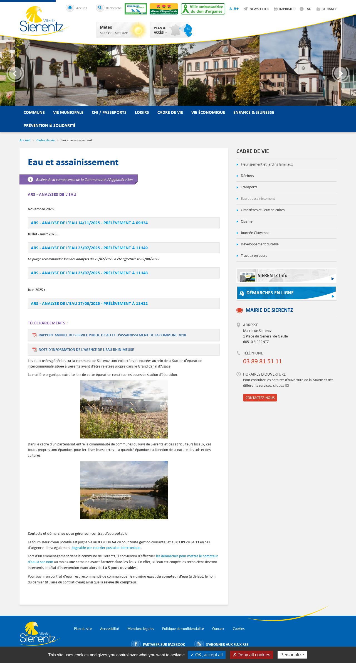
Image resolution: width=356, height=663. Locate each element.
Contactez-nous (260, 397)
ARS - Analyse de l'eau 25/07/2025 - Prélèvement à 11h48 (89, 273)
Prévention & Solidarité (49, 125)
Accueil (81, 8)
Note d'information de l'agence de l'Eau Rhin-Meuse (86, 349)
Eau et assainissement (257, 198)
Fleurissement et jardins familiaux (266, 164)
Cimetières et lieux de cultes (262, 210)
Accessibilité (109, 628)
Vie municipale (68, 112)
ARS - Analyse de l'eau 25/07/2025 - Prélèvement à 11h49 (89, 248)
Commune (34, 112)
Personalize (292, 654)
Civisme (246, 221)
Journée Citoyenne (255, 232)
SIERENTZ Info (273, 275)
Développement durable (259, 244)
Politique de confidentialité (183, 628)
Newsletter (259, 8)
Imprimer (287, 8)
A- (231, 8)
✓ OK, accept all (207, 654)
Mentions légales (140, 628)
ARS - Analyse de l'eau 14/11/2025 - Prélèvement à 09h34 (89, 223)
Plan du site (83, 628)
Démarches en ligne (270, 293)
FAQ (308, 8)
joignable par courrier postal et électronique (106, 547)
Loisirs (142, 112)
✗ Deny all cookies (251, 654)
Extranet (329, 8)
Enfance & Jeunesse (253, 112)
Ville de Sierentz (44, 21)
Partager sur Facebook (164, 644)
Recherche (114, 8)
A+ (236, 8)
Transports (248, 187)
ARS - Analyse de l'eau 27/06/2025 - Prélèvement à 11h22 (89, 303)
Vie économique (208, 112)
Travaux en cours (253, 255)
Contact (218, 628)
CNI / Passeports (109, 112)
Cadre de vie (170, 112)
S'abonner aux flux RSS (227, 644)
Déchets (247, 175)
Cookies (238, 628)
